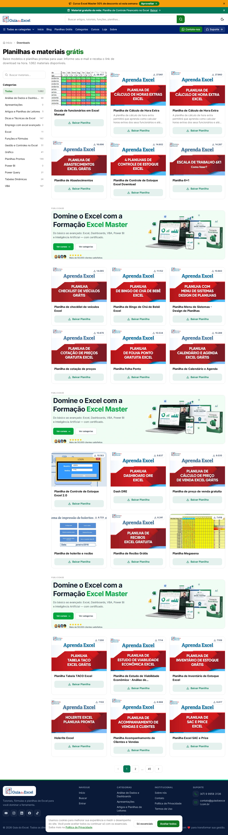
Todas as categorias (19, 29)
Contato (159, 798)
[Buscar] (181, 19)
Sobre (113, 29)
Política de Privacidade (168, 803)
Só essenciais (145, 823)
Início (41, 29)
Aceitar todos (168, 823)
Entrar (82, 803)
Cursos (95, 29)
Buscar (83, 798)
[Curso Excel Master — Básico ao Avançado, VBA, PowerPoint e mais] (138, 235)
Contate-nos (193, 29)
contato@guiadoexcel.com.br (212, 802)
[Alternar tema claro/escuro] (222, 19)
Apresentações (125, 801)
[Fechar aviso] (224, 10)
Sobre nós (161, 792)
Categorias (81, 29)
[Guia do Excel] (16, 19)
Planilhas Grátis (63, 29)
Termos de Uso (163, 808)
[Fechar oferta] (224, 3)
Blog (49, 29)
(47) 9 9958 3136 (210, 793)
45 (149, 768)
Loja (104, 29)
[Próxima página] (158, 768)
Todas (24, 91)
